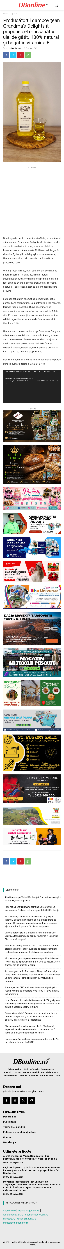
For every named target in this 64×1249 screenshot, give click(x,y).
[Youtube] (31, 1100)
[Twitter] (13, 55)
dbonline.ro (15, 48)
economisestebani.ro (36, 1214)
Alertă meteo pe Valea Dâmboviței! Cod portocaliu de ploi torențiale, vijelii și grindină (33, 899)
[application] (32, 386)
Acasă (5, 13)
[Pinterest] (20, 55)
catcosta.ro (9, 1218)
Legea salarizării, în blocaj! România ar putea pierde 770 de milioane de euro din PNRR (32, 1041)
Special (14, 13)
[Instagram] (14, 1100)
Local (6, 1163)
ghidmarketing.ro (26, 1218)
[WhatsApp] (28, 55)
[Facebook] (6, 55)
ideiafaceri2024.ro (13, 1214)
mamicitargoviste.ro (28, 1210)
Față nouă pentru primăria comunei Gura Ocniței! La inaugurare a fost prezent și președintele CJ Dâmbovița (32, 908)
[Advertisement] (32, 201)
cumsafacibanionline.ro (16, 1222)
